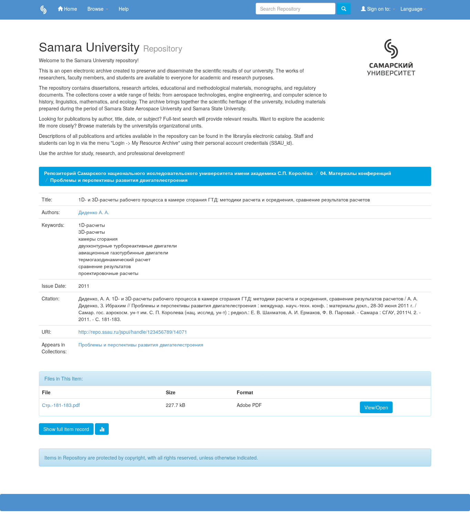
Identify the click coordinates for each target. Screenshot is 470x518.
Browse (96, 8)
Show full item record (66, 429)
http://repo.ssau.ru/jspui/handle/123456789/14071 (132, 331)
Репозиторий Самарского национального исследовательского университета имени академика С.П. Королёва (178, 172)
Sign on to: (379, 8)
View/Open (376, 407)
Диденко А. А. (93, 212)
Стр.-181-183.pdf (61, 404)
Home (70, 8)
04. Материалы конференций (355, 172)
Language (411, 8)
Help (124, 8)
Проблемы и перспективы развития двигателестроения (119, 179)
